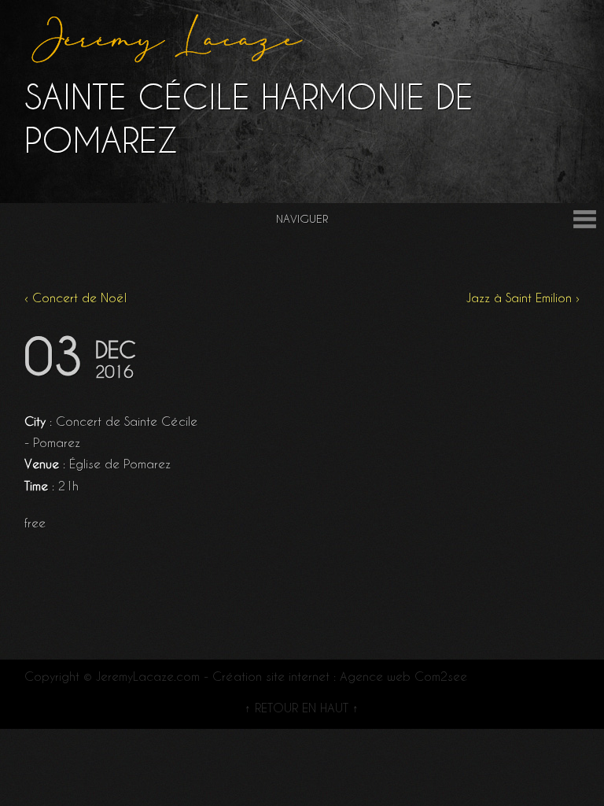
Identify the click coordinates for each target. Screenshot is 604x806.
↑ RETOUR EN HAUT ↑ (302, 708)
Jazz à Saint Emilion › (523, 298)
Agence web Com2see (403, 676)
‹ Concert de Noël (75, 298)
